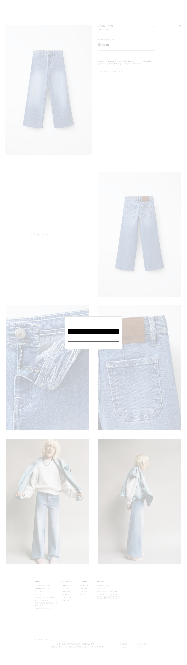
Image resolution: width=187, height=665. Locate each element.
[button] (93, 331)
